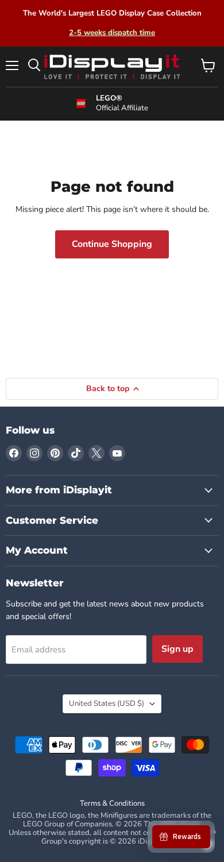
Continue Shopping (112, 244)
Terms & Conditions (112, 803)
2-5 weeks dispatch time (112, 33)
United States (106, 703)
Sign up (177, 649)
